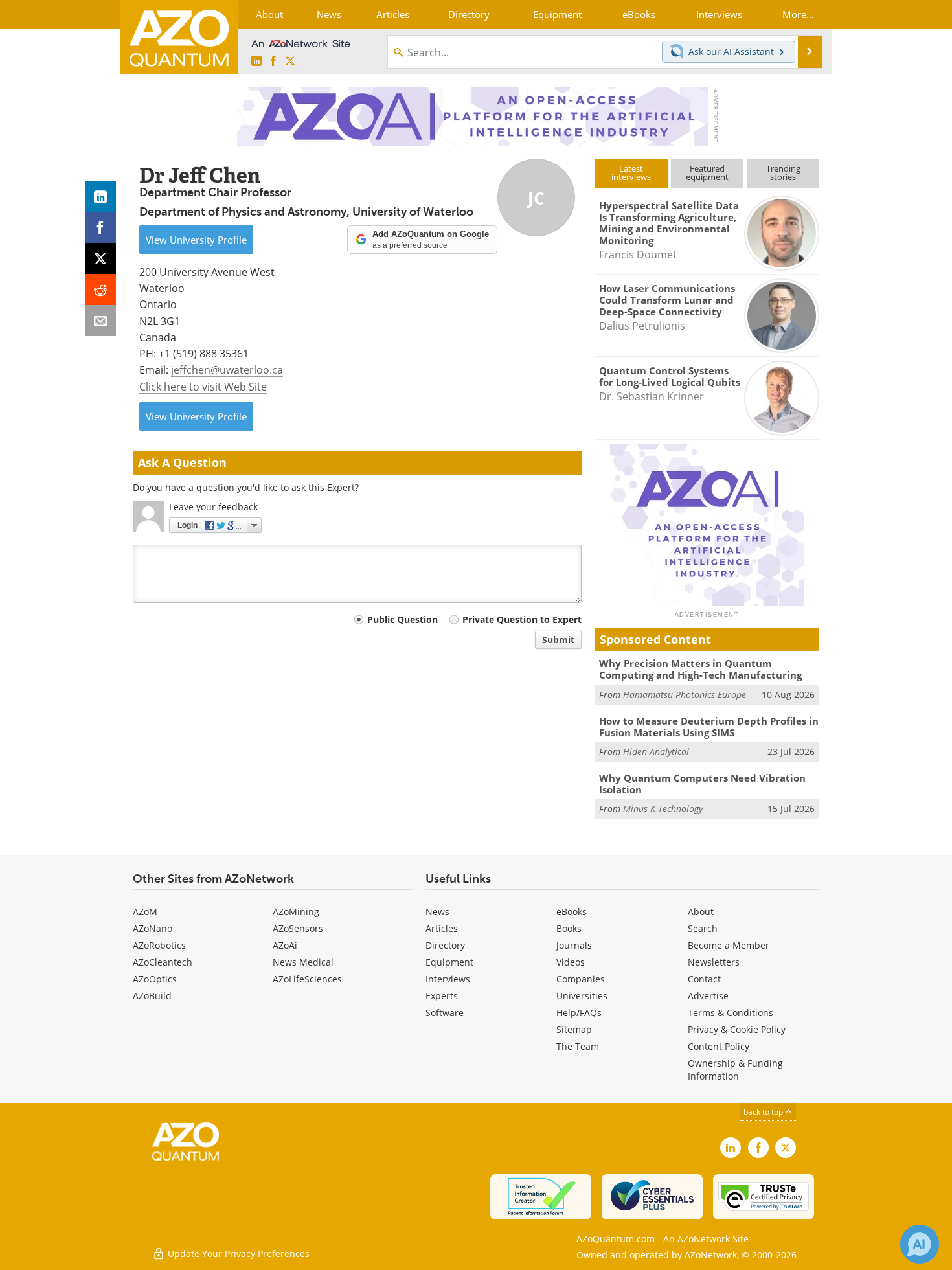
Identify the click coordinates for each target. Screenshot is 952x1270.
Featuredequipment (707, 173)
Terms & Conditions (730, 1012)
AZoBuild (152, 996)
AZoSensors (298, 928)
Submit (558, 639)
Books (569, 928)
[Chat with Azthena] (919, 1244)
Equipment (449, 962)
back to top (764, 1111)
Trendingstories (783, 173)
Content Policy (718, 1046)
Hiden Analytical (656, 751)
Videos (570, 962)
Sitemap (574, 1029)
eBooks (571, 911)
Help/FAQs (579, 1012)
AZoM (145, 911)
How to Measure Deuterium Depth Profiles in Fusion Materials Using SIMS (709, 726)
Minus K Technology (663, 808)
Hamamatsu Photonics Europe (684, 694)
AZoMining (296, 911)
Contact (704, 979)
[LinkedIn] (100, 196)
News (437, 911)
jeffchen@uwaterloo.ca (227, 369)
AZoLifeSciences (307, 979)
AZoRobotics (159, 945)
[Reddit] (100, 289)
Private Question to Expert (522, 619)
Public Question (402, 619)
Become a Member (728, 945)
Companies (580, 979)
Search (703, 928)
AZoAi (285, 945)
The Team (577, 1046)
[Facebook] (100, 227)
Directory (445, 945)
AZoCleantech (162, 962)
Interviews (447, 979)
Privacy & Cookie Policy (737, 1029)
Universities (581, 996)
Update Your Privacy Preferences (237, 1253)
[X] (100, 258)
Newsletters (714, 962)
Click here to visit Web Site (203, 386)
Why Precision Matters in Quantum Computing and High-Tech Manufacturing (700, 669)
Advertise (708, 996)
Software (444, 1012)
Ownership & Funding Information (735, 1069)
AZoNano (152, 928)
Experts (441, 996)
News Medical (303, 962)
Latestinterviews (631, 173)
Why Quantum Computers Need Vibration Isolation (702, 783)
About (701, 911)
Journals (574, 945)
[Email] (100, 320)
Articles (441, 928)
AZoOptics (155, 979)
